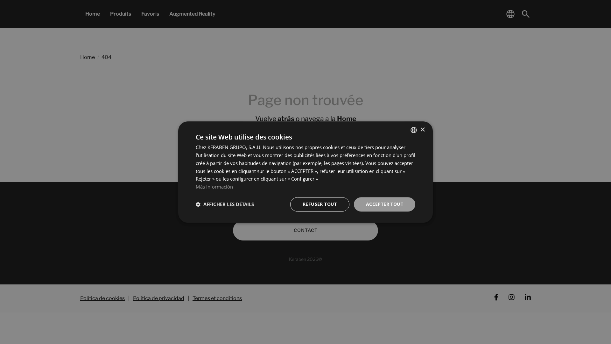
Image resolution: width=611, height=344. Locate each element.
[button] (225, 204)
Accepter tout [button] (384, 204)
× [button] (422, 129)
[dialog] (305, 172)
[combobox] (414, 130)
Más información (214, 186)
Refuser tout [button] (320, 204)
